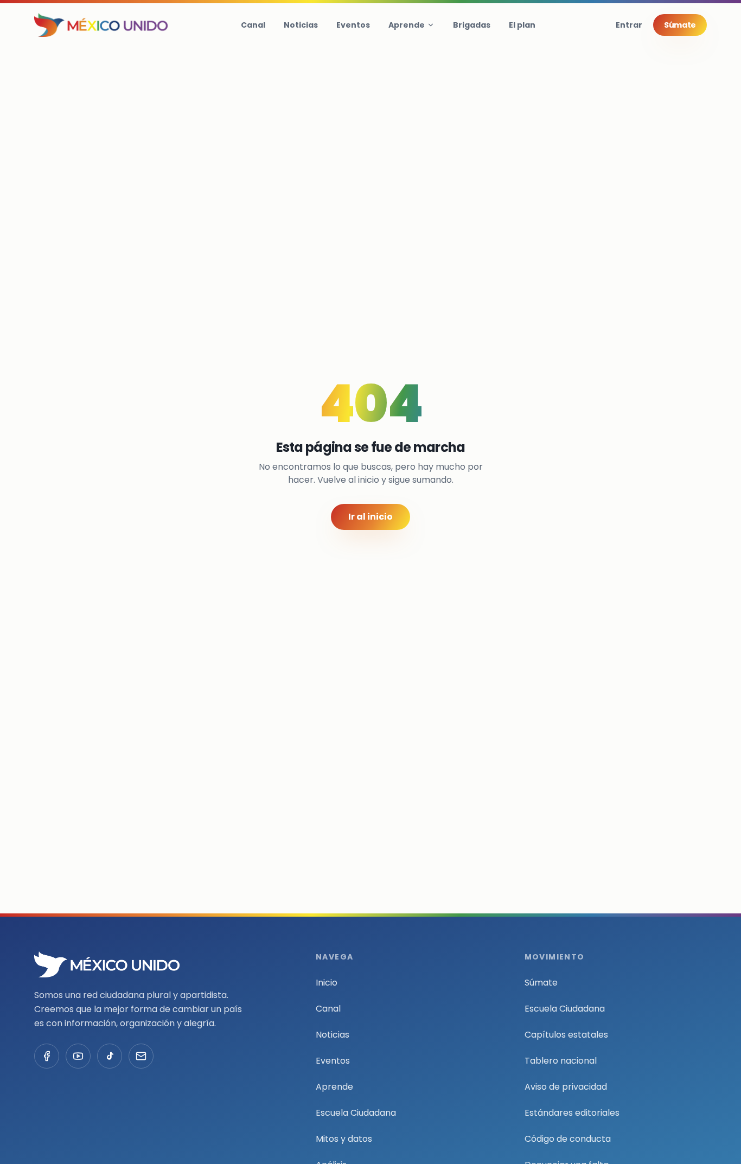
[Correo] (141, 1056)
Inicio (326, 982)
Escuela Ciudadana (356, 1113)
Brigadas (471, 25)
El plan (522, 25)
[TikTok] (109, 1056)
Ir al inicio (370, 516)
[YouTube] (78, 1056)
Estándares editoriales (572, 1113)
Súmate (680, 25)
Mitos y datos (344, 1139)
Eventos (353, 25)
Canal (253, 25)
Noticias (301, 25)
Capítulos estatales (566, 1034)
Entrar (629, 25)
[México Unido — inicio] (101, 25)
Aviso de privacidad (566, 1086)
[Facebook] (46, 1056)
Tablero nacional (561, 1060)
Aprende (406, 25)
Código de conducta (568, 1139)
